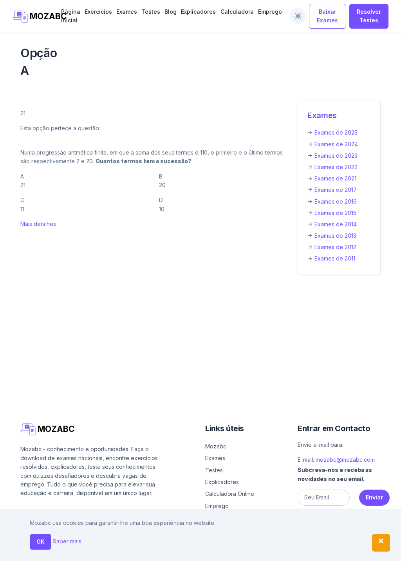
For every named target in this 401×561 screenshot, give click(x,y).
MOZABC (40, 16)
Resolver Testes (369, 16)
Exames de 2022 (336, 167)
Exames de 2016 (335, 201)
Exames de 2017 (335, 189)
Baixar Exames (327, 16)
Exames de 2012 (335, 247)
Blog (170, 11)
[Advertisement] (200, 339)
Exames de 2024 (336, 144)
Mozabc (215, 446)
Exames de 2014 (335, 224)
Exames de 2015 (335, 212)
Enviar (374, 497)
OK (40, 541)
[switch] (298, 16)
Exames (126, 11)
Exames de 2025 (336, 132)
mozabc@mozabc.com (345, 459)
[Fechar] (381, 543)
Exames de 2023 (336, 155)
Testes (150, 11)
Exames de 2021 (335, 178)
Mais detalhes (38, 223)
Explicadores (198, 11)
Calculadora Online (229, 493)
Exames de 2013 (335, 235)
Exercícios (98, 11)
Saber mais (67, 541)
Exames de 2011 (334, 258)
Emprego (270, 11)
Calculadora (237, 11)
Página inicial (70, 16)
